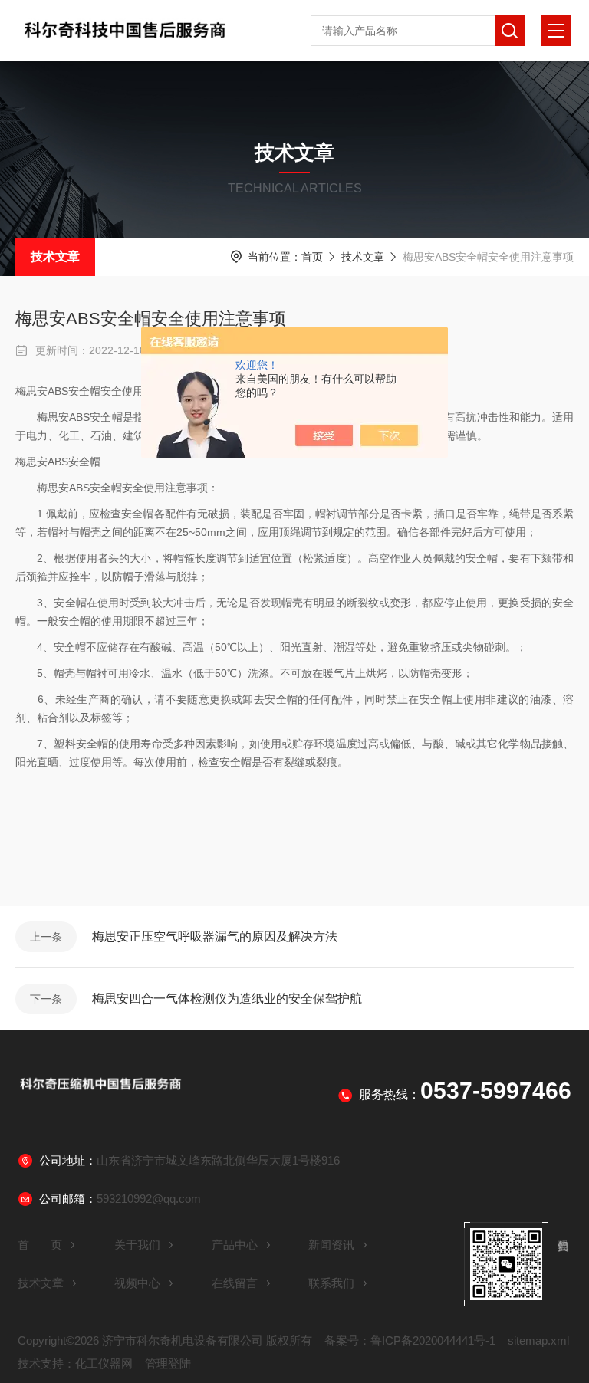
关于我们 (137, 1244)
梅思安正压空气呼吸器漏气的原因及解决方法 (214, 936)
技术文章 (55, 256)
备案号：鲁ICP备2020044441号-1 (409, 1340)
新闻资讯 (331, 1244)
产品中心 (235, 1244)
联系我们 (331, 1282)
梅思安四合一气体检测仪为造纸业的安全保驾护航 (227, 998)
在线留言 (235, 1282)
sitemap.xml (538, 1340)
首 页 (40, 1244)
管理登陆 (168, 1363)
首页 (312, 257)
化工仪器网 (104, 1363)
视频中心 (137, 1282)
